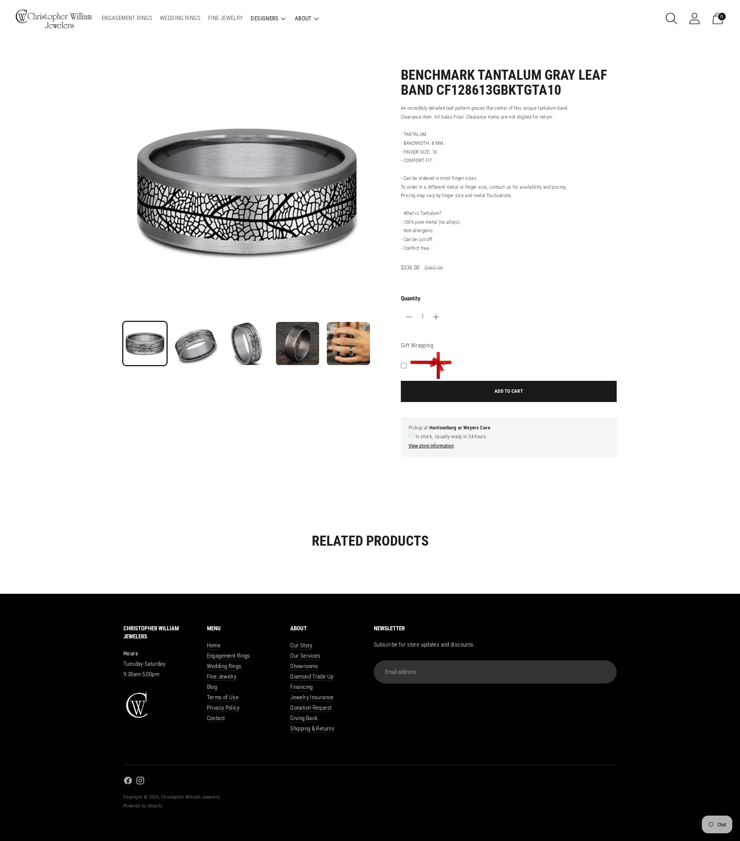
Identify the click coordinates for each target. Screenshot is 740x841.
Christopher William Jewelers (190, 797)
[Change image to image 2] (195, 343)
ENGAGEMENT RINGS (127, 18)
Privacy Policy (223, 707)
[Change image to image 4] (297, 343)
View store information (431, 446)
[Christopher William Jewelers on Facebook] (128, 782)
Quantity (410, 298)
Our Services (305, 655)
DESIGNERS (264, 18)
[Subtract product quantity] (436, 317)
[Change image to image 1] (144, 343)
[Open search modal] (671, 18)
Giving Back (304, 718)
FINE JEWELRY (225, 18)
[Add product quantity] (409, 317)
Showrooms (304, 666)
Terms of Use (223, 697)
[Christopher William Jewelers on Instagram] (140, 782)
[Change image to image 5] (348, 343)
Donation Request (310, 707)
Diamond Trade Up (311, 676)
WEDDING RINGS (180, 18)
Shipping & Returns (312, 728)
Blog (212, 687)
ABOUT (303, 18)
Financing (301, 687)
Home (214, 645)
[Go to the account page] (694, 18)
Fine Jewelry (222, 676)
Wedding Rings (224, 666)
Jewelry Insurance (311, 697)
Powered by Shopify (143, 806)
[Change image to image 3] (246, 343)
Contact (216, 718)
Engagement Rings (228, 655)
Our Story (301, 645)
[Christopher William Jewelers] (53, 18)
